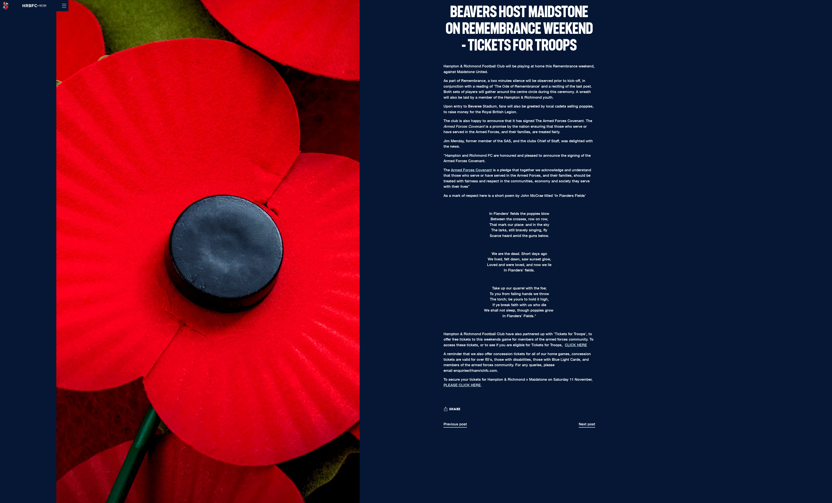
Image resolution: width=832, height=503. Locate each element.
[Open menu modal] (64, 5)
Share (455, 409)
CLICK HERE (576, 344)
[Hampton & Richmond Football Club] (4, 5)
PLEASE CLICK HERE (462, 384)
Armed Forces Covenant (471, 169)
